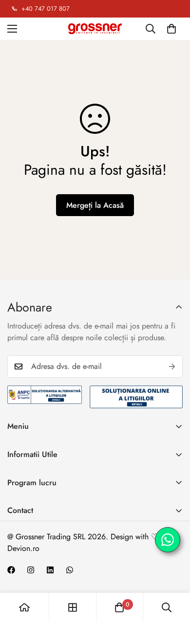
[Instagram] (31, 570)
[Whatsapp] (70, 570)
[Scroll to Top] (172, 570)
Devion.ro (23, 548)
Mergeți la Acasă (95, 205)
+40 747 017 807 (45, 8)
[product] (24, 607)
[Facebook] (11, 570)
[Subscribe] (172, 366)
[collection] (72, 607)
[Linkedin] (50, 570)
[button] (171, 29)
